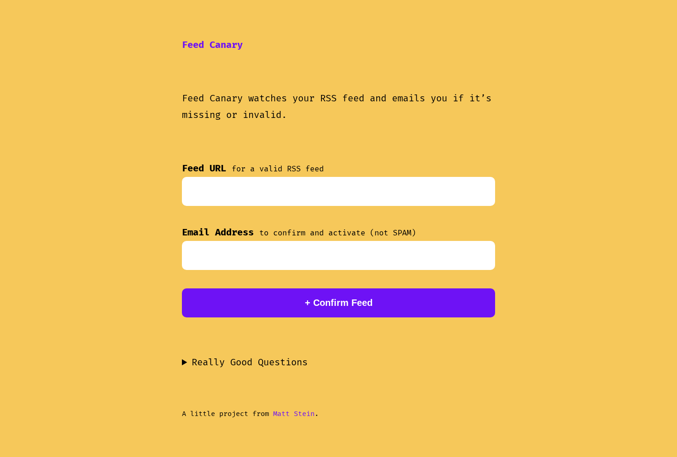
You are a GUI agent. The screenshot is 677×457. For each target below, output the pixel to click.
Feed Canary (212, 45)
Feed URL (253, 168)
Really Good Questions (250, 362)
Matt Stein (294, 414)
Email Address (299, 232)
